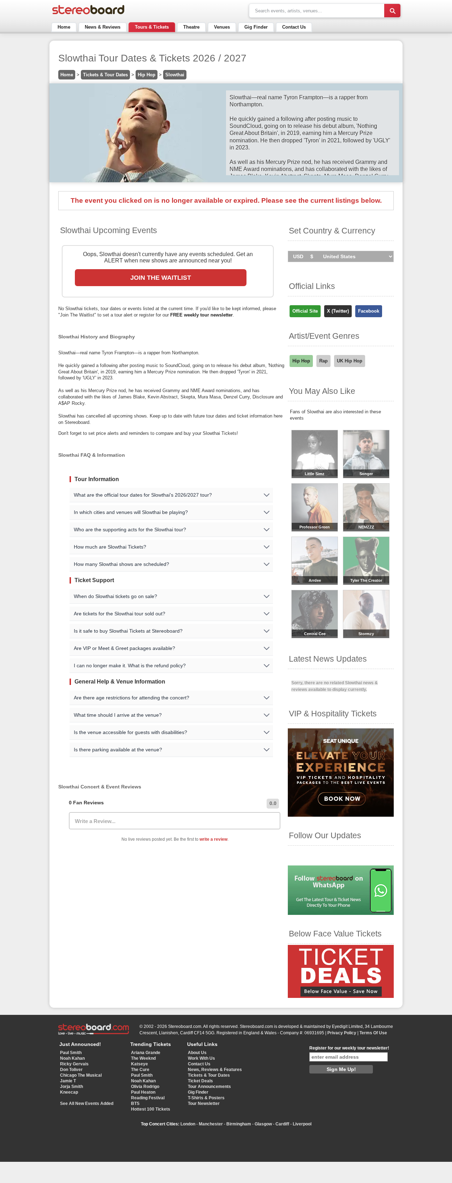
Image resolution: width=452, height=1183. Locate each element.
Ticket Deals (200, 1081)
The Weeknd (143, 1058)
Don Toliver (71, 1069)
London (187, 1124)
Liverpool (302, 1124)
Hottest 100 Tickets (150, 1109)
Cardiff (282, 1124)
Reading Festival (148, 1098)
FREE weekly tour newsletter (201, 315)
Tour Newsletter (204, 1103)
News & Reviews (102, 27)
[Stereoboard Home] (88, 14)
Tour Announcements (209, 1086)
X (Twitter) (338, 311)
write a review (213, 839)
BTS (135, 1103)
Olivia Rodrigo (145, 1086)
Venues (222, 27)
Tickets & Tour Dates (105, 74)
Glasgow (263, 1124)
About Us (197, 1053)
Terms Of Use (373, 1033)
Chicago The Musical (81, 1075)
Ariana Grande (145, 1053)
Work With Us (201, 1058)
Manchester (211, 1124)
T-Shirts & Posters (206, 1098)
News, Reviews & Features (215, 1069)
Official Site (305, 311)
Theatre (191, 27)
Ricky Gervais (74, 1064)
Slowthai (174, 74)
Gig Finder (256, 27)
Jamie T (68, 1081)
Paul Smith (71, 1053)
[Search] (392, 10)
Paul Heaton (143, 1092)
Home (64, 27)
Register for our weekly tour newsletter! (349, 1048)
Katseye (139, 1064)
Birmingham (238, 1124)
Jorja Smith (71, 1086)
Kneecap (69, 1092)
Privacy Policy (341, 1033)
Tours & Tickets (152, 27)
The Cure (140, 1069)
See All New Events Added (86, 1103)
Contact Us (294, 27)
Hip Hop (146, 74)
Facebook (368, 311)
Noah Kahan (72, 1058)
